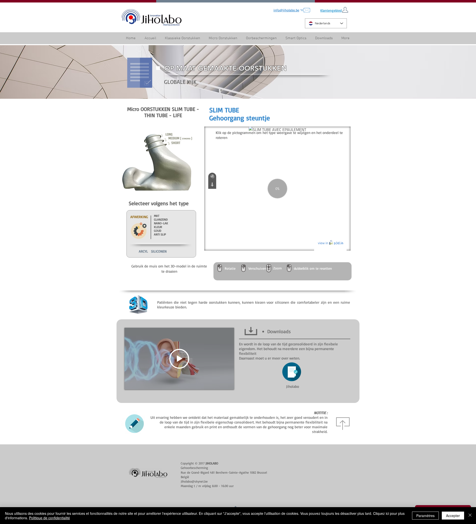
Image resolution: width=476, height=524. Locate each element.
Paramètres (425, 515)
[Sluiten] (470, 515)
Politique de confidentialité (49, 517)
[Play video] (179, 359)
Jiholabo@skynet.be (194, 481)
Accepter (453, 515)
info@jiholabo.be (286, 10)
